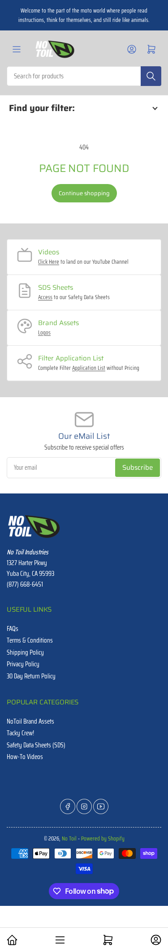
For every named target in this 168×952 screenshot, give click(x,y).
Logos (44, 332)
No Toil (69, 838)
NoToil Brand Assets (30, 721)
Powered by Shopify (103, 838)
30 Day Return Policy (31, 676)
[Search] (151, 76)
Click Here (48, 261)
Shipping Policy (25, 652)
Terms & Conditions (30, 640)
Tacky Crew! (20, 733)
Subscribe (137, 467)
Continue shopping (84, 193)
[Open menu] (16, 49)
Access (45, 297)
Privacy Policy (23, 664)
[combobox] (84, 76)
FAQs (12, 628)
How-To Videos (25, 756)
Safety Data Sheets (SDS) (36, 745)
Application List (88, 368)
